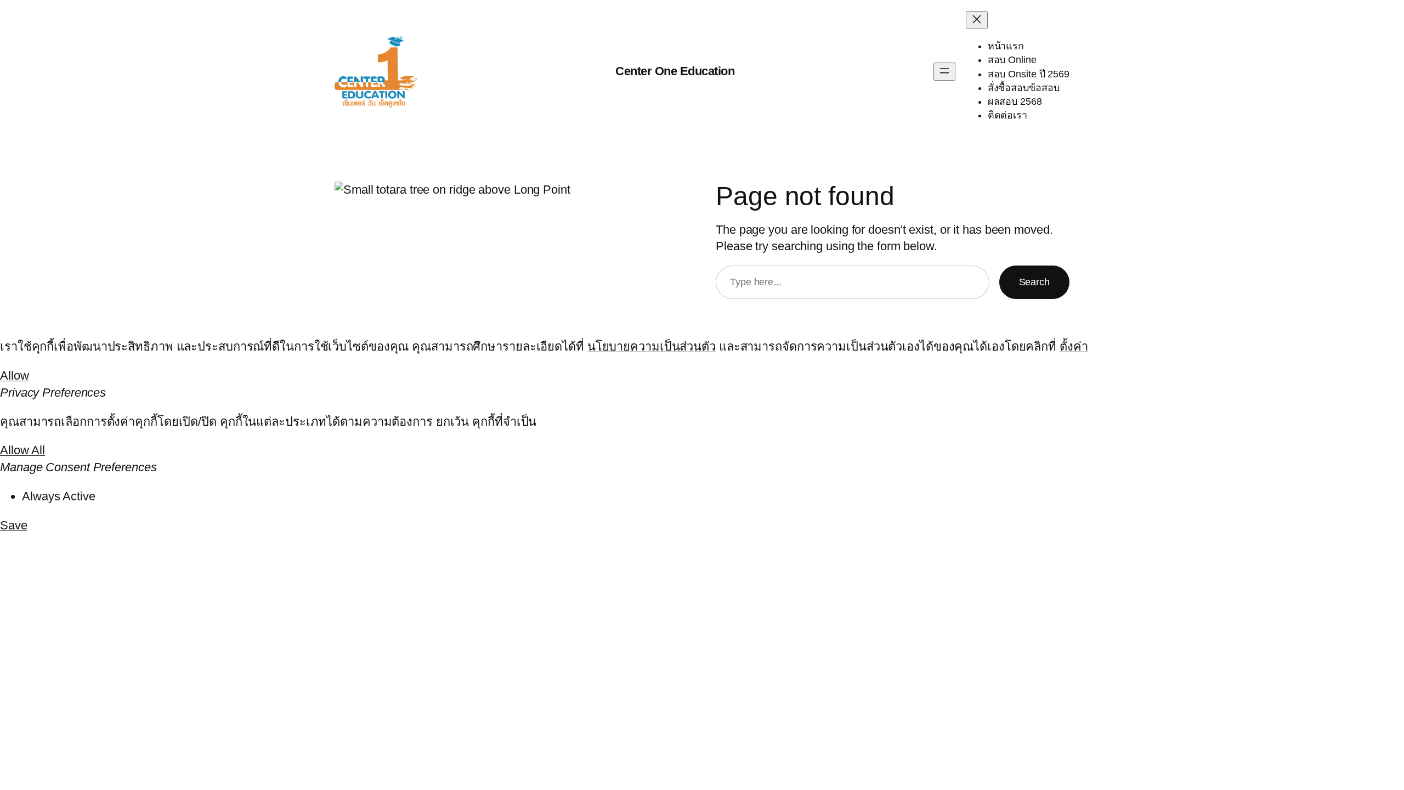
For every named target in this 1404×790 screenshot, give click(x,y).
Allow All (22, 450)
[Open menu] (944, 72)
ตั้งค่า (1074, 346)
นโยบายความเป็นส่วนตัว (651, 346)
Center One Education (674, 71)
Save (13, 525)
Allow (14, 375)
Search (1034, 281)
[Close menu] (977, 20)
